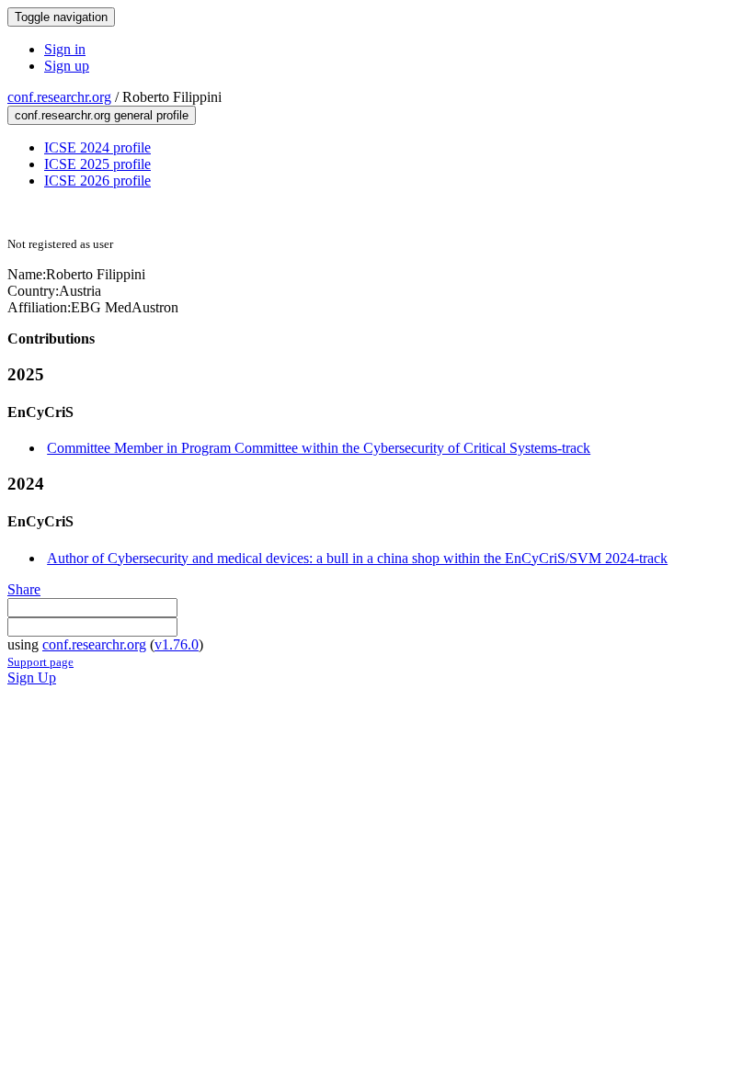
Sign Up (31, 677)
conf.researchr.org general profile (101, 115)
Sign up (66, 65)
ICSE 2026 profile (97, 180)
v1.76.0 (176, 644)
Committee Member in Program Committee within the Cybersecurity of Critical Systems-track (318, 448)
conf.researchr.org (59, 97)
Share (23, 589)
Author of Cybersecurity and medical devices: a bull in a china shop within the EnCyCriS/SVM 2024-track (357, 558)
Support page (40, 662)
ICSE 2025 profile (97, 164)
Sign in (65, 49)
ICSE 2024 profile (97, 147)
